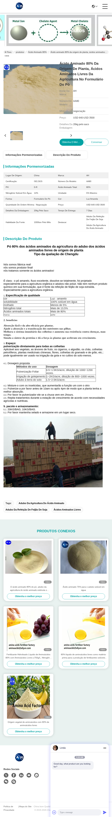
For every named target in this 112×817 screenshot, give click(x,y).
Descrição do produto (67, 154)
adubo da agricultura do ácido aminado (41, 503)
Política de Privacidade (9, 808)
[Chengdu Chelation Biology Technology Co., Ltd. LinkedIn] (21, 775)
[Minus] (104, 748)
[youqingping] (13, 781)
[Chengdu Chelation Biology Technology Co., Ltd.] (20, 6)
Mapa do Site (25, 806)
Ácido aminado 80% (37, 52)
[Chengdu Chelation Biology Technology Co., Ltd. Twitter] (6, 775)
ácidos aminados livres (67, 509)
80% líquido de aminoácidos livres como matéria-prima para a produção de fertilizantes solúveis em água (83, 656)
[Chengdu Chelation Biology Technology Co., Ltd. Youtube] (29, 775)
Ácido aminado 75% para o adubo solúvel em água (84, 588)
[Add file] (54, 812)
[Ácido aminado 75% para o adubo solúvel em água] (83, 561)
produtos (20, 52)
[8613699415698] (36, 775)
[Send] (104, 812)
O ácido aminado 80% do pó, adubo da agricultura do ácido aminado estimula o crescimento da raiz (28, 589)
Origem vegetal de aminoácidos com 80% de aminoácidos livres (28, 723)
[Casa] (20, 760)
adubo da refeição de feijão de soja (26, 509)
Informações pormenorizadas (24, 154)
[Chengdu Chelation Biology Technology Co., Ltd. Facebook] (13, 775)
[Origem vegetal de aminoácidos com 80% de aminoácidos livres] (28, 697)
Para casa (8, 52)
